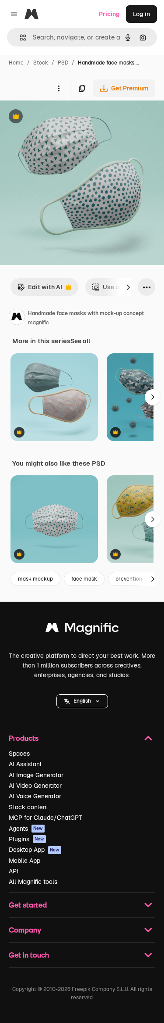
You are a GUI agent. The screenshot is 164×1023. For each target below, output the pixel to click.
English (82, 700)
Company (25, 929)
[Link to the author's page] (16, 318)
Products (23, 738)
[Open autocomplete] (19, 37)
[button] (82, 701)
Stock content (28, 807)
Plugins (26, 839)
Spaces (19, 753)
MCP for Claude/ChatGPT (45, 818)
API (13, 871)
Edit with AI (39, 289)
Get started (28, 904)
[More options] (58, 88)
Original (56, 117)
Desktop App (34, 850)
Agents (26, 829)
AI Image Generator (36, 775)
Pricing (109, 14)
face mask (84, 578)
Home (16, 62)
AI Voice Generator (35, 796)
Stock (40, 62)
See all (80, 341)
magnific (38, 322)
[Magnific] (82, 629)
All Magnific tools (33, 882)
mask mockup (35, 578)
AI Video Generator (35, 786)
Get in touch (29, 954)
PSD (63, 62)
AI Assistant (25, 764)
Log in (141, 14)
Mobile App (24, 861)
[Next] (128, 287)
